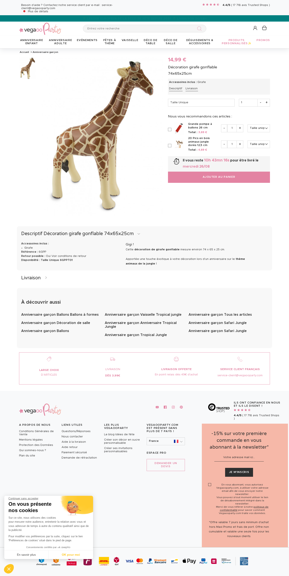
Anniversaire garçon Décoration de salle (55, 323)
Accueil (24, 52)
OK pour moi (71, 554)
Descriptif (175, 88)
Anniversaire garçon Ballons (45, 331)
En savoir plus (26, 554)
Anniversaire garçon (45, 52)
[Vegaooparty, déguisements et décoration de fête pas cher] (40, 26)
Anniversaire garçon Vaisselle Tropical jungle (143, 314)
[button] (9, 569)
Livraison (192, 88)
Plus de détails (38, 11)
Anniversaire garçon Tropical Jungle (136, 335)
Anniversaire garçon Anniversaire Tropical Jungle (141, 324)
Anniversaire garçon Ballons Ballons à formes (60, 314)
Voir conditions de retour (68, 256)
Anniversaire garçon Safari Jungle (218, 323)
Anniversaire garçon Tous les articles (220, 314)
